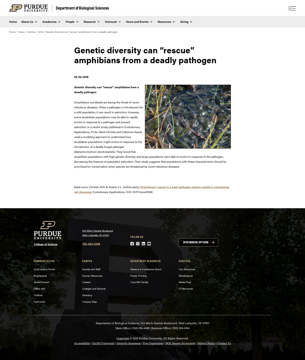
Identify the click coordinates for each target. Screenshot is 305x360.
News (22, 32)
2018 (40, 32)
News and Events (137, 22)
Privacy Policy (206, 343)
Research (90, 22)
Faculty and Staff (91, 269)
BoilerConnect (41, 282)
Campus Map (89, 301)
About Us (27, 22)
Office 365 (39, 288)
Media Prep (185, 282)
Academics (49, 22)
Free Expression (153, 343)
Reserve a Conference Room (146, 269)
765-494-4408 (91, 244)
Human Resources (92, 275)
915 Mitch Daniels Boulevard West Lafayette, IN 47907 (97, 233)
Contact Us (224, 343)
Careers (86, 282)
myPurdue (39, 301)
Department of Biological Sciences (82, 8)
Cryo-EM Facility (139, 282)
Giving (184, 22)
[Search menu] (291, 8)
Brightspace (40, 275)
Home (13, 22)
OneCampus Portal (44, 269)
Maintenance (186, 275)
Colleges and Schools (94, 288)
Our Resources (187, 269)
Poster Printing (138, 275)
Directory (87, 295)
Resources (164, 22)
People (70, 22)
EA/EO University (103, 343)
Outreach (111, 22)
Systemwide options (195, 242)
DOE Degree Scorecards (180, 343)
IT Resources (186, 288)
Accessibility (82, 343)
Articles (31, 32)
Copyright (122, 338)
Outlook (38, 295)
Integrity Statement (129, 343)
